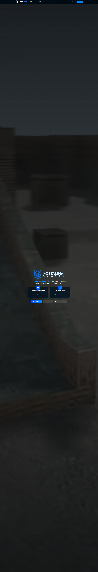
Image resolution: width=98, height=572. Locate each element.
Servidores (42, 1)
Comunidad (33, 1)
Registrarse (80, 1)
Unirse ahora (48, 301)
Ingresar (74, 1)
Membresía (50, 1)
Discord (57, 1)
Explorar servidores (36, 301)
